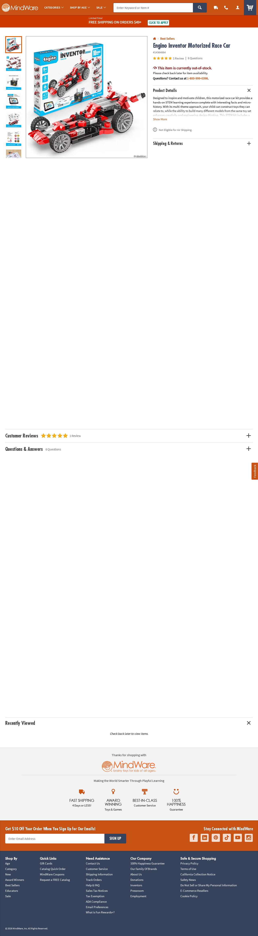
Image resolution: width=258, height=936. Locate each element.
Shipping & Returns (168, 143)
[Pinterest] (216, 838)
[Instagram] (249, 838)
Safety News (188, 880)
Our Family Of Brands (143, 869)
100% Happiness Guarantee (147, 863)
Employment (138, 896)
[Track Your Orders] (216, 7)
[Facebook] (194, 838)
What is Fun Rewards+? (100, 912)
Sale (8, 896)
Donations (136, 880)
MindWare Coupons (52, 874)
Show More (160, 119)
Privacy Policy (189, 863)
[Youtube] (238, 838)
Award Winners (14, 880)
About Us (136, 874)
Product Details (165, 91)
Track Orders (94, 880)
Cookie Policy (189, 896)
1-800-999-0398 (197, 78)
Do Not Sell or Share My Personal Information (208, 885)
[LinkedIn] (205, 838)
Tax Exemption (95, 896)
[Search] (200, 8)
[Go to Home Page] (154, 39)
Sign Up (115, 838)
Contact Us (93, 863)
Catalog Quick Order (53, 869)
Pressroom (137, 891)
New (8, 874)
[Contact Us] (226, 7)
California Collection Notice (197, 874)
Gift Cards (46, 863)
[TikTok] (227, 838)
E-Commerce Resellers (194, 891)
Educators (11, 891)
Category (11, 869)
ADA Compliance (96, 901)
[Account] (237, 7)
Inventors (136, 885)
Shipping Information (99, 874)
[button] (86, 97)
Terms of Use (188, 869)
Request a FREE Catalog (55, 880)
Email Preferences (97, 907)
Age (7, 863)
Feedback (255, 471)
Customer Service (97, 869)
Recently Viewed (20, 723)
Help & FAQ (93, 885)
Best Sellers (12, 885)
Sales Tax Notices (97, 891)
